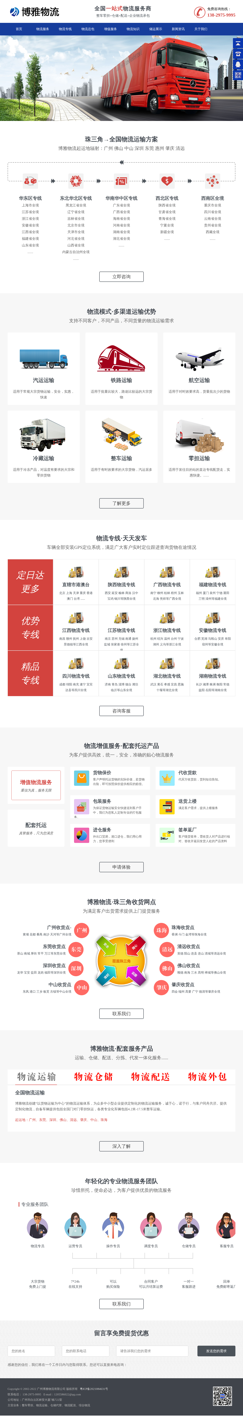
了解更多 (121, 503)
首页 (19, 29)
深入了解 (121, 1146)
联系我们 (121, 1013)
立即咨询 (121, 276)
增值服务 (110, 29)
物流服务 (42, 29)
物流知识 (133, 29)
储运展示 (155, 29)
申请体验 (121, 867)
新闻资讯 (178, 29)
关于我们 (200, 29)
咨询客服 (121, 710)
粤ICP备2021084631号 (94, 1388)
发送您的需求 (216, 1351)
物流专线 (65, 29)
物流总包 (87, 29)
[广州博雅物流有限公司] (36, 16)
